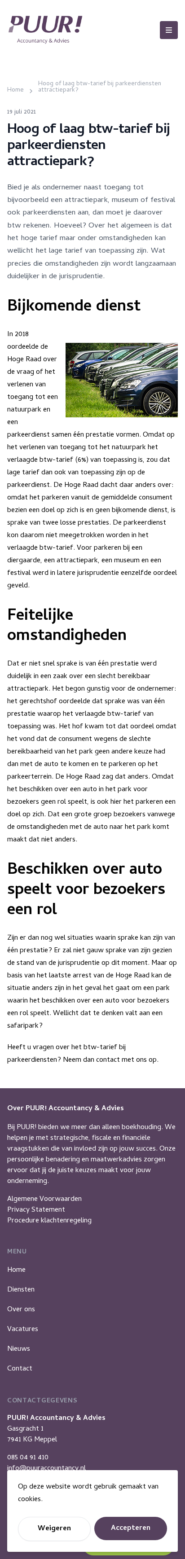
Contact (19, 1369)
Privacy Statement (36, 1210)
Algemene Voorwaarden (44, 1199)
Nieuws (18, 1349)
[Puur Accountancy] (45, 30)
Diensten (21, 1290)
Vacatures (22, 1330)
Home (16, 1270)
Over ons (21, 1310)
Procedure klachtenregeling (49, 1221)
